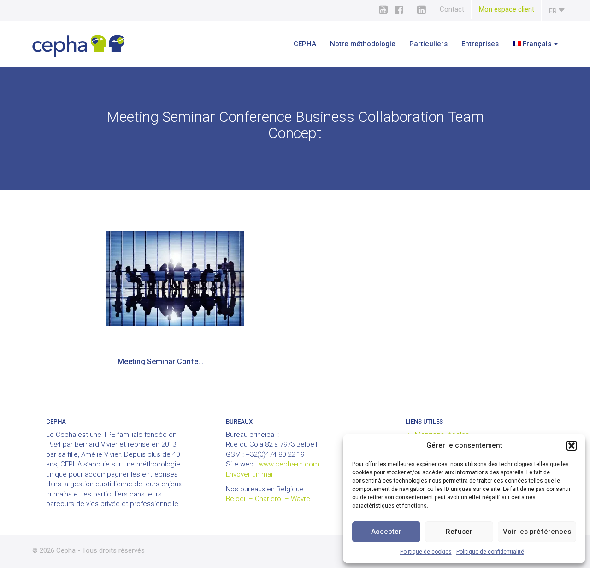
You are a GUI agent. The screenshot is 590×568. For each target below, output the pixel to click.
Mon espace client (506, 9)
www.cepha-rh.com (289, 464)
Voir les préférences (537, 531)
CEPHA (305, 44)
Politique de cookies (426, 552)
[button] (571, 445)
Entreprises (480, 44)
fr (554, 11)
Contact (452, 9)
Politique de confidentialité (490, 552)
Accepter (386, 531)
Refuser (459, 531)
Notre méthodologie (362, 44)
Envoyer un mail (250, 474)
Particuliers (428, 44)
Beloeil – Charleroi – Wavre (268, 499)
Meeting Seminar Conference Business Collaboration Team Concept (167, 361)
